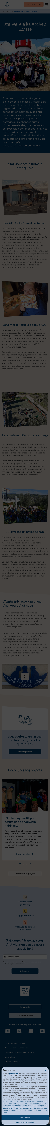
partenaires (13, 1073)
